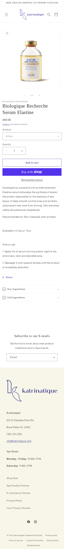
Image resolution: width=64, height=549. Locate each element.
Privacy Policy (14, 500)
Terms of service (16, 540)
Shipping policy (33, 545)
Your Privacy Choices (18, 508)
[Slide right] (39, 95)
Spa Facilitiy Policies (18, 485)
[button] (6, 14)
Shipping (5, 124)
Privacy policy (51, 535)
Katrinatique (19, 535)
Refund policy (53, 540)
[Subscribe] (53, 357)
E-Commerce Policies (18, 493)
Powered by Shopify (33, 535)
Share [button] (9, 277)
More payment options (32, 180)
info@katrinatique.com (19, 441)
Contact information (34, 540)
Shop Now (12, 478)
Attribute (6, 129)
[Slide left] (24, 95)
